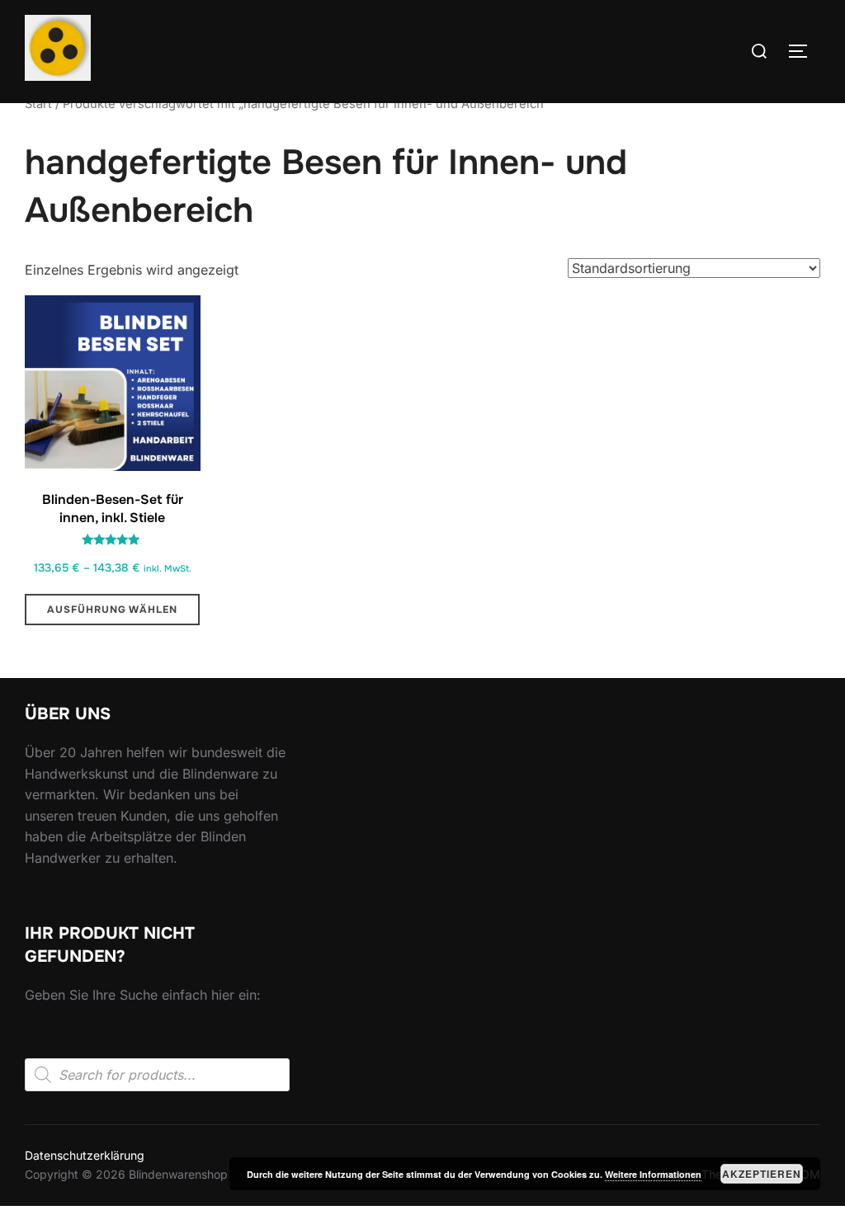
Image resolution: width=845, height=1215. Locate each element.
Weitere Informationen (653, 1174)
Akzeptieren (761, 1173)
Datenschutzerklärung (84, 1155)
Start (38, 104)
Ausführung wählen (112, 609)
